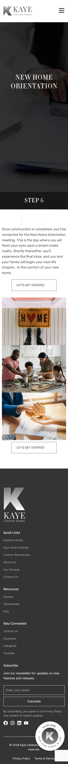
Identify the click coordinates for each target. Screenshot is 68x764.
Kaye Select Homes (16, 547)
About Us (9, 562)
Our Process (11, 569)
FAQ (6, 611)
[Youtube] (26, 723)
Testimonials (11, 604)
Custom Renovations (16, 554)
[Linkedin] (19, 723)
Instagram (10, 645)
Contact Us (10, 576)
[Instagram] (12, 723)
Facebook (9, 638)
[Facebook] (5, 723)
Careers (8, 596)
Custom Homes (13, 540)
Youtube (8, 653)
